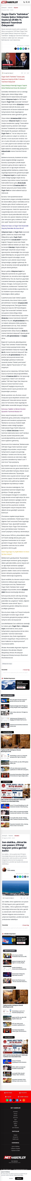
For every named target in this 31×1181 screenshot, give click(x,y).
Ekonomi (15, 1117)
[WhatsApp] (7, 1100)
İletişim (15, 1135)
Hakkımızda (15, 1139)
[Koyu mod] (24, 2)
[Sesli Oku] (22, 73)
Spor (15, 1119)
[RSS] (23, 1100)
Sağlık (15, 1125)
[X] (13, 1100)
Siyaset (15, 1115)
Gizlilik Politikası (24, 1097)
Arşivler (9, 1097)
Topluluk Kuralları (15, 1150)
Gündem (15, 1111)
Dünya (15, 1113)
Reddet (11, 1178)
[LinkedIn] (17, 1100)
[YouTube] (20, 1100)
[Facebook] (10, 1100)
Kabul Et (19, 1178)
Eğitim (15, 1123)
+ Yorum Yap (26, 670)
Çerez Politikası (15, 1146)
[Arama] (27, 2)
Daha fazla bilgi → (19, 1175)
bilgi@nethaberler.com (21, 1169)
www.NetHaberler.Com (9, 623)
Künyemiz (24, 1092)
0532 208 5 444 (7, 1169)
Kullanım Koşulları (15, 1148)
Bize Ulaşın (9, 1092)
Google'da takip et (8, 73)
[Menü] (29, 2)
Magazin (15, 1121)
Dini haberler (15, 1127)
